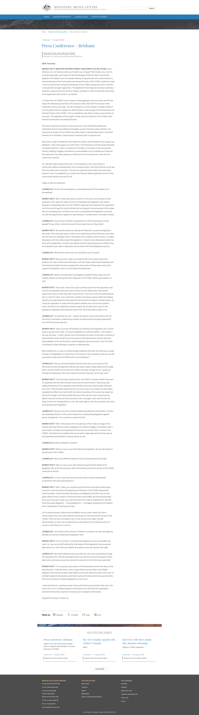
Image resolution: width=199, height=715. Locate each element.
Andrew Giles (81, 17)
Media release (85, 683)
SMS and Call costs (126, 690)
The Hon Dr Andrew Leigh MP (50, 700)
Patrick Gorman (99, 17)
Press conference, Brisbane (60, 649)
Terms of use (124, 698)
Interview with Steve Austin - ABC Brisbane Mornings (139, 649)
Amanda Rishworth (62, 17)
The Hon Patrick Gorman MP (50, 687)
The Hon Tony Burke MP (48, 704)
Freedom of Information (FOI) (129, 694)
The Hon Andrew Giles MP (49, 690)
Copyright (124, 687)
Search (151, 8)
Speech (84, 690)
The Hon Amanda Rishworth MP (51, 683)
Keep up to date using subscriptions (92, 696)
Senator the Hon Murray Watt (57, 32)
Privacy (123, 701)
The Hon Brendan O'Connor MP (50, 707)
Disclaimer (124, 683)
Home (46, 17)
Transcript (84, 687)
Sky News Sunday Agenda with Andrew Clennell (99, 649)
